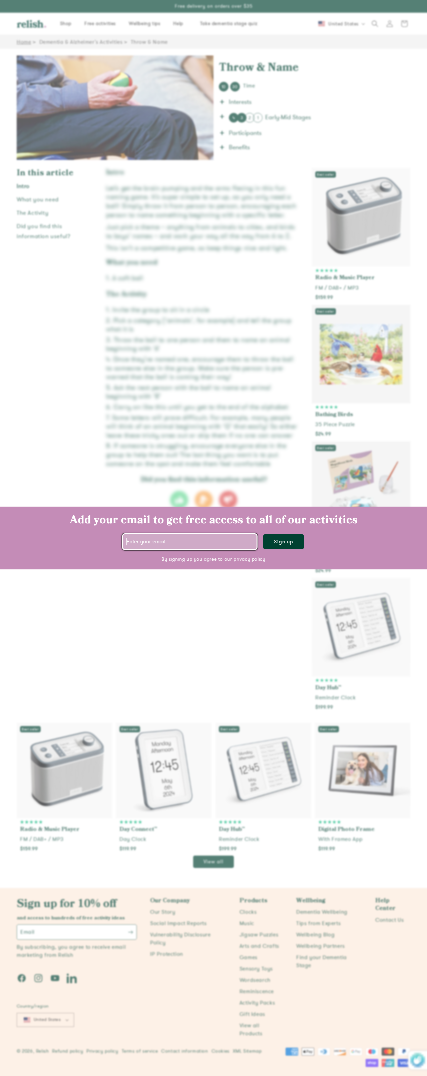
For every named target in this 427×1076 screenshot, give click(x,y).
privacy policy (249, 559)
